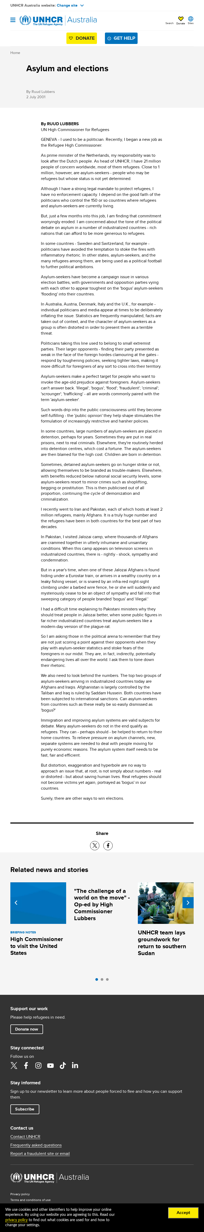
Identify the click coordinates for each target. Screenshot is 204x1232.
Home (15, 52)
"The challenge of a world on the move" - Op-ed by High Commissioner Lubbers (102, 905)
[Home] (37, 20)
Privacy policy (20, 1194)
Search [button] (169, 23)
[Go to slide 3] (108, 980)
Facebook (26, 1065)
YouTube (50, 1065)
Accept (183, 1213)
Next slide (188, 902)
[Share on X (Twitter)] (94, 845)
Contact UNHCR (25, 1137)
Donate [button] (180, 23)
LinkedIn (74, 1065)
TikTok (62, 1065)
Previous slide (16, 902)
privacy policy (16, 1220)
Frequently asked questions (36, 1145)
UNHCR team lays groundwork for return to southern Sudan (162, 942)
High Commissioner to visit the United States (36, 946)
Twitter (13, 1065)
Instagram (38, 1065)
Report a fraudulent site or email (40, 1154)
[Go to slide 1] (98, 980)
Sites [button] (191, 23)
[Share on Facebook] (108, 845)
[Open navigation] (12, 20)
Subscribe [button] (24, 1109)
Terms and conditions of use (30, 1200)
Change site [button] (67, 5)
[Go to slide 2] (103, 980)
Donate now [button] (26, 1029)
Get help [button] (124, 38)
